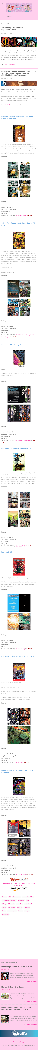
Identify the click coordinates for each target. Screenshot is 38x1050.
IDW (27, 900)
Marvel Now (11, 907)
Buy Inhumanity (20, 649)
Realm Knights (12, 911)
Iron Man (19, 904)
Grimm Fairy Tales (28, 897)
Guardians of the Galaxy (9, 900)
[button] (35, 28)
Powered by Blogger (19, 1042)
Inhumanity (11, 904)
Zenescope (5, 914)
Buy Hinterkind (20, 546)
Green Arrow (16, 897)
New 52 (19, 907)
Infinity (4, 904)
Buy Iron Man (19, 762)
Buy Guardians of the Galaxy (23, 440)
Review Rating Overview (11, 104)
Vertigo (27, 911)
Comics (4, 897)
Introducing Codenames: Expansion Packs (12, 29)
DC (10, 897)
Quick (3, 911)
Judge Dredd (28, 904)
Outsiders (27, 907)
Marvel (4, 907)
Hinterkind (21, 900)
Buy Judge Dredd (21, 874)
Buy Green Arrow (21, 215)
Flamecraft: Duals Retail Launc (12, 987)
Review (20, 911)
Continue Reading (30, 981)
